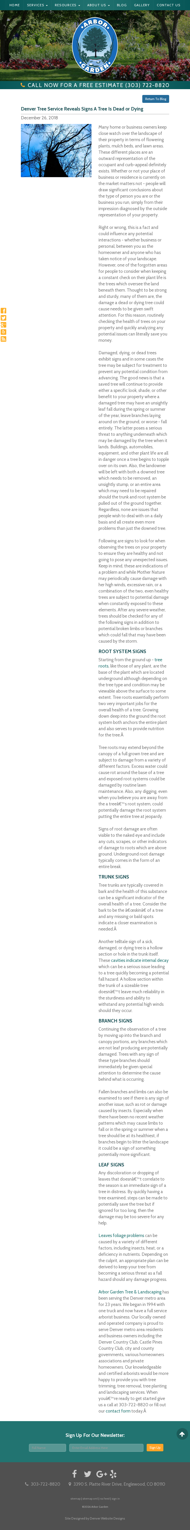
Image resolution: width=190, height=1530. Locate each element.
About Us (97, 5)
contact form (118, 1411)
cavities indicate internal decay (140, 960)
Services (36, 5)
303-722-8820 (45, 1484)
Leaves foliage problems (121, 1235)
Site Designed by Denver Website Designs (95, 1518)
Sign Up (155, 1447)
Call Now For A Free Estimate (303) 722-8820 (99, 85)
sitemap (75, 1498)
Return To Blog (155, 99)
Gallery (142, 5)
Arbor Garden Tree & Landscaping (130, 1292)
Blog (122, 5)
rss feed (105, 1498)
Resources (66, 5)
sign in (116, 1498)
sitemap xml (90, 1498)
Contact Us (169, 5)
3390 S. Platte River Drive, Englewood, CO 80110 (119, 1484)
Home (15, 5)
